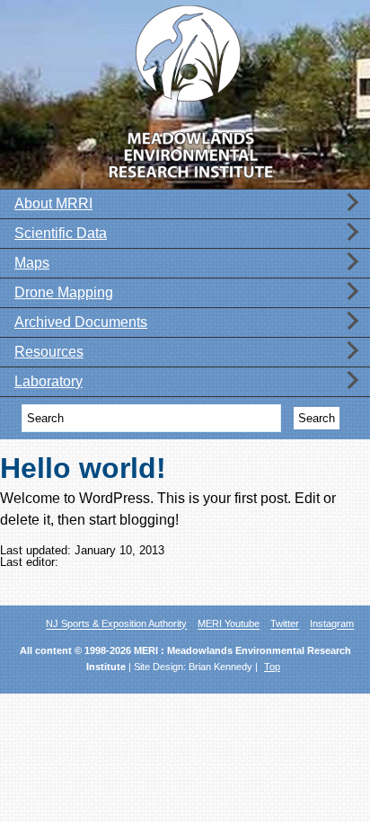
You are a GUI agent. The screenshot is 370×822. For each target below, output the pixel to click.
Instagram (332, 624)
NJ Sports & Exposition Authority (116, 624)
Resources (49, 352)
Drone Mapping (63, 293)
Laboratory (48, 382)
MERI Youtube (229, 624)
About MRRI (53, 204)
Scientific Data (60, 233)
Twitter (284, 624)
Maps (31, 263)
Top (272, 666)
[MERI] (185, 90)
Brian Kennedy (220, 666)
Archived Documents (80, 322)
